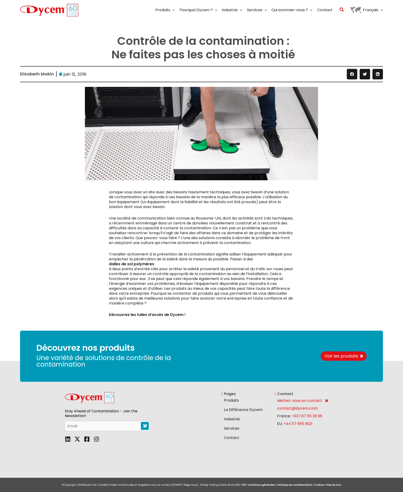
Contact (231, 437)
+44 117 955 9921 (298, 423)
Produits (231, 400)
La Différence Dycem (243, 409)
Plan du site (333, 485)
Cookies (319, 485)
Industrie (232, 419)
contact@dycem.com (297, 408)
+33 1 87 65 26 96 (307, 416)
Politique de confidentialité (294, 485)
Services (231, 428)
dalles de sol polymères (131, 264)
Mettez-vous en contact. (300, 400)
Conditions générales (261, 485)
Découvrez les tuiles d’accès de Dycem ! (147, 314)
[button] (172, 10)
